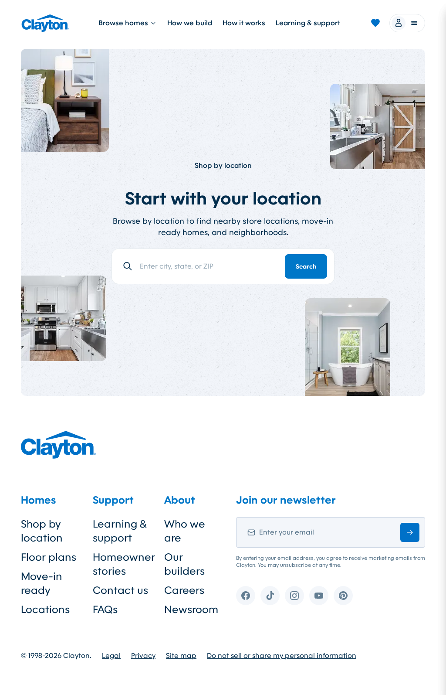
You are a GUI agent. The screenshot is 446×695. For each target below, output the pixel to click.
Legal (111, 655)
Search (306, 266)
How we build (189, 22)
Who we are (184, 531)
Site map (181, 655)
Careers (184, 590)
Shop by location (42, 531)
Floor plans (48, 557)
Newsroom (191, 610)
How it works (244, 22)
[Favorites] (375, 23)
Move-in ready (41, 583)
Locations (45, 610)
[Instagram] (294, 595)
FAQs (105, 610)
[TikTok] (270, 595)
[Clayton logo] (45, 23)
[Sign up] (409, 532)
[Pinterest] (343, 595)
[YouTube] (318, 595)
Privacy (143, 655)
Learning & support (308, 22)
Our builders (184, 564)
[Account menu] (407, 23)
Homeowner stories (122, 564)
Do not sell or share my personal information (281, 655)
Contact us (120, 590)
